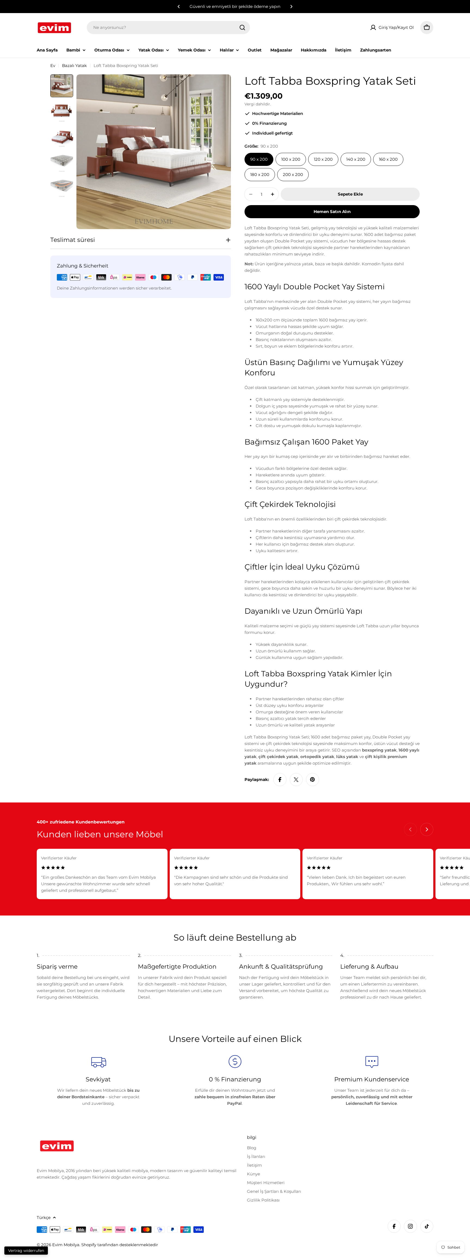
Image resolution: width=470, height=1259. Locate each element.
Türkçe (44, 1217)
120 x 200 (323, 159)
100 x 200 (290, 159)
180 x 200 (259, 174)
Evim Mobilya (65, 1244)
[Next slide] (426, 829)
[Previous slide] (410, 829)
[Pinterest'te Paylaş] (312, 779)
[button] (178, 6)
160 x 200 (388, 159)
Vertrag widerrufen (26, 1250)
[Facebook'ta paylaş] (279, 779)
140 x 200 (355, 159)
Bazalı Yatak (74, 65)
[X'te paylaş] (296, 779)
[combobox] (168, 27)
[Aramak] (242, 27)
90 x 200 (259, 159)
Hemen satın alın (332, 211)
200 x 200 (293, 174)
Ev (52, 65)
